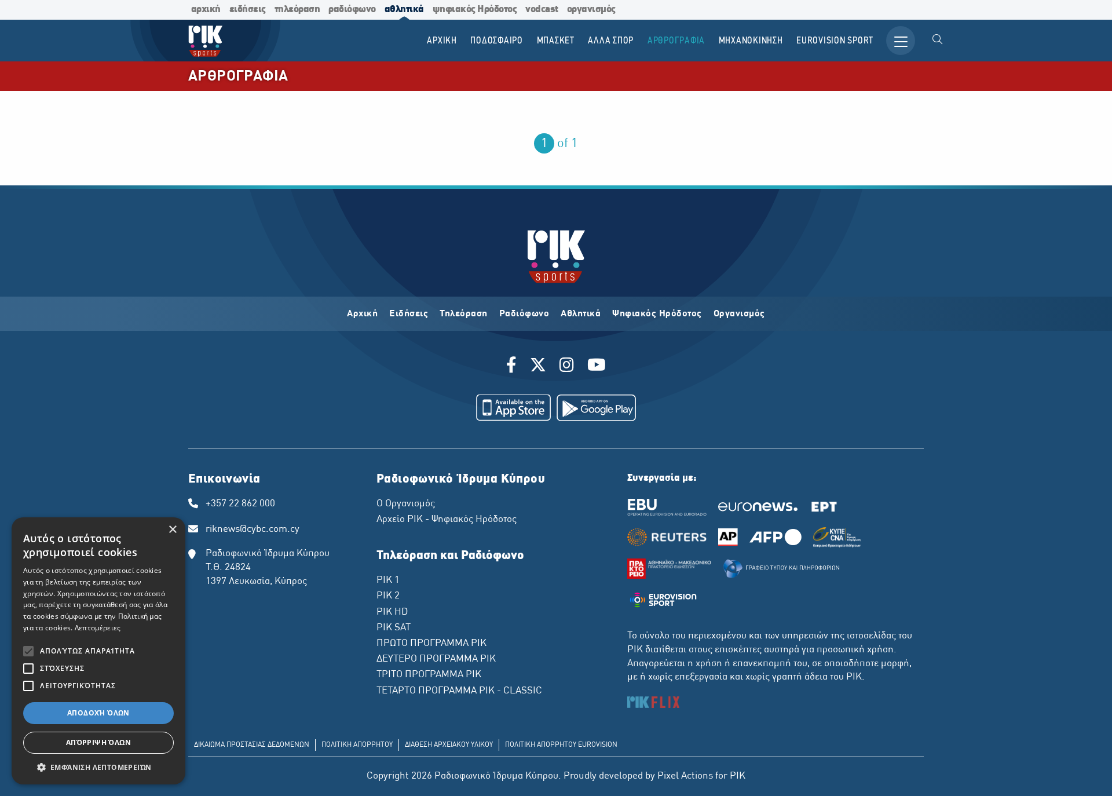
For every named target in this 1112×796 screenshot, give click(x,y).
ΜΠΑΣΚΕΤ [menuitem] (556, 41)
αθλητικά (404, 9)
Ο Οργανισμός (405, 504)
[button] (98, 767)
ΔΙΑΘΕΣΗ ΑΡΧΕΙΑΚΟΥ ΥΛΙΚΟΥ (449, 745)
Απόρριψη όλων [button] (98, 742)
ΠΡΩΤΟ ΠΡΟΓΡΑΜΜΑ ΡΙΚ (431, 643)
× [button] (172, 529)
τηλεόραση (297, 9)
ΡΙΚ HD (392, 612)
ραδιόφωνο (352, 9)
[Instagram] (567, 366)
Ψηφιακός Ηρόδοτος (657, 314)
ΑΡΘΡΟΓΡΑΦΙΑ (238, 76)
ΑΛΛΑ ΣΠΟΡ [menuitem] (611, 41)
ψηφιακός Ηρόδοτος (475, 9)
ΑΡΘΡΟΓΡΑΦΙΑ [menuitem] (676, 41)
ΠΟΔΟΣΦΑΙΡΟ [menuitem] (496, 41)
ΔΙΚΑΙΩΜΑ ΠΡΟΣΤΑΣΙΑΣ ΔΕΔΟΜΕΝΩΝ (251, 745)
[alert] (98, 650)
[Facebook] (513, 366)
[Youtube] (596, 366)
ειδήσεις (247, 9)
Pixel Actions (685, 776)
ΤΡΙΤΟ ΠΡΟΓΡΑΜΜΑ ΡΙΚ (428, 675)
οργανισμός (591, 9)
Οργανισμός (739, 314)
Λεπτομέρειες (98, 628)
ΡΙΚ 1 (388, 580)
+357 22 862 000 (240, 504)
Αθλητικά (581, 314)
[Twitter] (538, 366)
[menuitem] (937, 41)
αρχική (206, 9)
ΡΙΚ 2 (388, 596)
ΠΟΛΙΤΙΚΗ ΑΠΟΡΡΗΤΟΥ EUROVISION (561, 745)
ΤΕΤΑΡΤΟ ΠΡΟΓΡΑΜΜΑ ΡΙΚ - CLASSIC (459, 691)
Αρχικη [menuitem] (442, 41)
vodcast (541, 9)
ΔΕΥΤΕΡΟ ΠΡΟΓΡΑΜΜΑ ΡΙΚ (436, 659)
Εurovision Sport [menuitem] (834, 41)
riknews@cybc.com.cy (252, 529)
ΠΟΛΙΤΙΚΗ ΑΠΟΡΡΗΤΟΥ (357, 745)
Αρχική (362, 314)
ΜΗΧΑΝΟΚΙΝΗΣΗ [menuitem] (751, 41)
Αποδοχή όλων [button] (98, 713)
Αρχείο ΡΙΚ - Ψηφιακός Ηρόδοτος (446, 519)
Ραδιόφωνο (524, 314)
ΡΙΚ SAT (393, 628)
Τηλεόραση (464, 314)
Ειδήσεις (408, 314)
